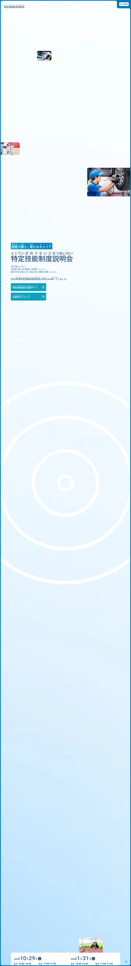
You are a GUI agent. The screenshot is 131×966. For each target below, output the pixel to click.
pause (126, 962)
